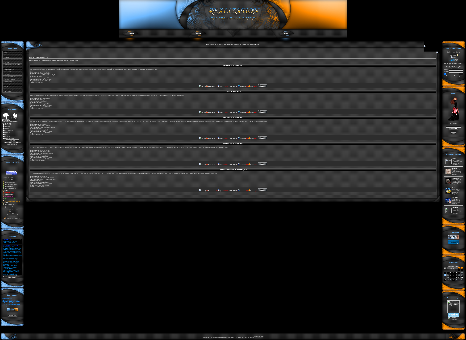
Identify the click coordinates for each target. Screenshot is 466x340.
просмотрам (74, 60)
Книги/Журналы (9, 69)
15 (456, 275)
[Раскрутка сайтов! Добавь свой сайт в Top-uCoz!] (453, 316)
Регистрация (457, 76)
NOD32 (7, 132)
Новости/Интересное (10, 72)
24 (462, 277)
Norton (7, 128)
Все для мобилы (9, 81)
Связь (286, 33)
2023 (37, 57)
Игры (5, 55)
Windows (6, 74)
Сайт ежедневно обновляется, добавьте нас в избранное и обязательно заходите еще (232, 44)
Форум (198, 33)
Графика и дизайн (9, 79)
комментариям (46, 60)
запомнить (449, 74)
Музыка (6, 57)
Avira (6, 134)
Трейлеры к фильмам (10, 67)
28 (453, 279)
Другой (7, 136)
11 (445, 275)
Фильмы (6, 62)
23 (459, 277)
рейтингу (66, 60)
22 (456, 277)
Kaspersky (8, 124)
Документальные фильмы (12, 64)
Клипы (6, 59)
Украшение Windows (10, 76)
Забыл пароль (449, 76)
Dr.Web (7, 126)
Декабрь (42, 57)
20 (450, 277)
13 (450, 275)
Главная (131, 33)
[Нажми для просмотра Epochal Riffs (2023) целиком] (262, 112)
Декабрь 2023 (453, 266)
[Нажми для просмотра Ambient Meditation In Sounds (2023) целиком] (262, 190)
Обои (6, 86)
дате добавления (57, 60)
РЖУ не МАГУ (8, 91)
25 (445, 279)
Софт (6, 52)
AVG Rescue (9, 130)
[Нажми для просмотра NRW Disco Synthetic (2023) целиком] (262, 86)
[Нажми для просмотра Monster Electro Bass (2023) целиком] (262, 164)
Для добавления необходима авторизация (12, 276)
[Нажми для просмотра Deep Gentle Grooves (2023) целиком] (262, 138)
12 (448, 275)
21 (453, 277)
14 (453, 275)
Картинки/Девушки (9, 88)
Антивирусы (8, 84)
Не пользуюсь (9, 138)
